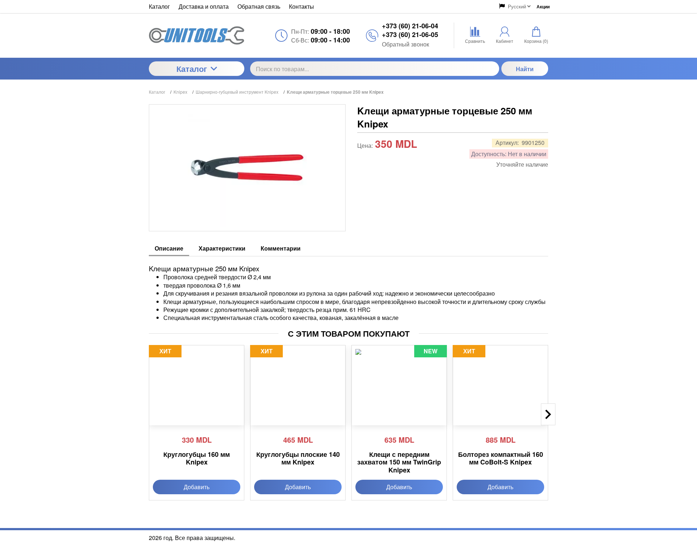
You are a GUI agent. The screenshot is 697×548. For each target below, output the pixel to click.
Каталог (191, 68)
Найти (525, 69)
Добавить (196, 487)
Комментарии (281, 248)
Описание (169, 248)
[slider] (371, 156)
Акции (543, 6)
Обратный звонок (405, 44)
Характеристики (222, 248)
